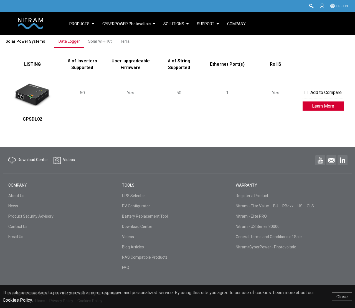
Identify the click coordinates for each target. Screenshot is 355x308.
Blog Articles (133, 247)
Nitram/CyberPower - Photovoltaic (266, 247)
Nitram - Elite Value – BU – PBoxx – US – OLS (275, 206)
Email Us (15, 237)
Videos (128, 237)
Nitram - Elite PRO (251, 216)
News (13, 206)
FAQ (125, 267)
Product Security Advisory (31, 216)
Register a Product (252, 196)
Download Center (137, 226)
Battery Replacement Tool (145, 216)
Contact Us (17, 226)
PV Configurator (136, 206)
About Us (16, 196)
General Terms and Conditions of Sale (269, 237)
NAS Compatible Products (145, 257)
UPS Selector (133, 196)
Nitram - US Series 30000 (258, 226)
